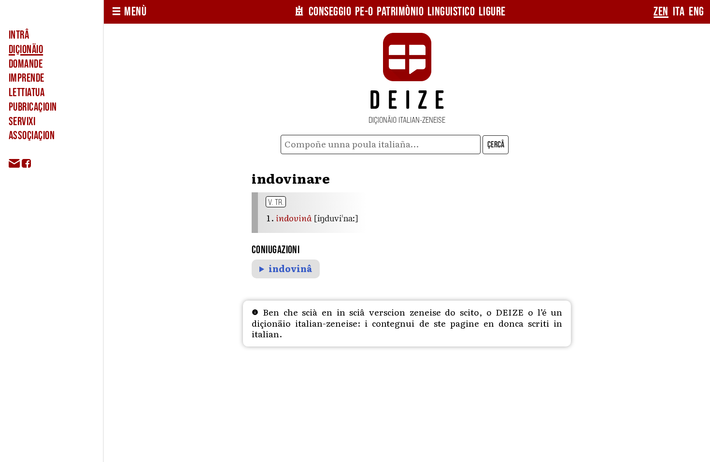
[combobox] (381, 144)
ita (679, 11)
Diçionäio (26, 50)
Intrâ (19, 35)
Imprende (26, 78)
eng (696, 11)
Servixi (22, 122)
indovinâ (290, 268)
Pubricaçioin (33, 107)
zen (660, 11)
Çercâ (495, 145)
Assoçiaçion (32, 136)
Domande (26, 64)
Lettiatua (26, 93)
